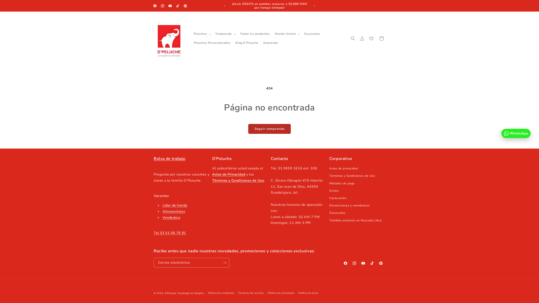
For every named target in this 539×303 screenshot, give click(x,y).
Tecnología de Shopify (190, 293)
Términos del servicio (251, 293)
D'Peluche (170, 293)
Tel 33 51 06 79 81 (170, 233)
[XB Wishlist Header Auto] (371, 38)
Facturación (338, 198)
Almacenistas (174, 211)
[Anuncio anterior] (224, 6)
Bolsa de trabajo (169, 158)
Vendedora (171, 217)
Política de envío (308, 293)
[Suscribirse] (224, 263)
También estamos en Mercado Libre (355, 220)
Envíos (334, 191)
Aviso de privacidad (343, 168)
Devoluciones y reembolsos (349, 205)
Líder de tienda (175, 205)
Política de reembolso (221, 293)
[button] (202, 33)
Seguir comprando (269, 129)
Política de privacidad (281, 293)
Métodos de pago (342, 183)
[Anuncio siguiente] (314, 6)
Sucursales (337, 213)
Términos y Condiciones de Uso (352, 176)
